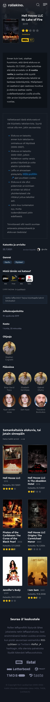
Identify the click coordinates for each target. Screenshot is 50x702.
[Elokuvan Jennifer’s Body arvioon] (12, 580)
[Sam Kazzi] (24, 403)
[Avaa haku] (38, 5)
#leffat (34, 644)
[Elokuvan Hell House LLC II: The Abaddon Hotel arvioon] (37, 469)
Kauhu (7, 262)
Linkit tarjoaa (8, 289)
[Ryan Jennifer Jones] (9, 403)
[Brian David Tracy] (9, 381)
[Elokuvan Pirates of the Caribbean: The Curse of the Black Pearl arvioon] (12, 525)
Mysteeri (19, 262)
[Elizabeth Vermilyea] (24, 381)
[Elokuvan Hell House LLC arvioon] (12, 468)
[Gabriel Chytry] (40, 381)
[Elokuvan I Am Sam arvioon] (37, 578)
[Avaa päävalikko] (45, 5)
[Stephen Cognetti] (9, 351)
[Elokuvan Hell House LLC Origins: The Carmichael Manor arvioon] (37, 525)
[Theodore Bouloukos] (40, 403)
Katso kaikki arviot (11, 439)
